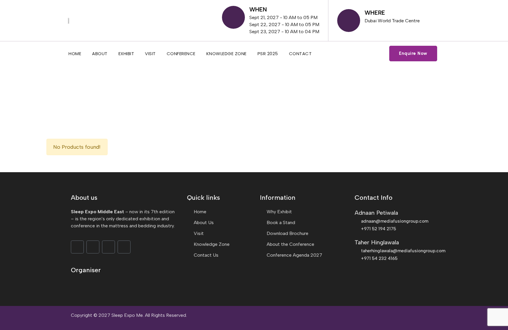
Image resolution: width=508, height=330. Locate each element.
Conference (181, 53)
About (100, 53)
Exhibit (126, 53)
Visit (150, 53)
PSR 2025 (268, 53)
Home (74, 53)
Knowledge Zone (226, 53)
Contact (300, 53)
